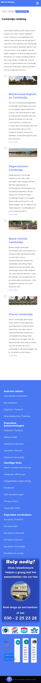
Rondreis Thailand (13, 519)
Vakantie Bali (10, 437)
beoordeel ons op (9, 659)
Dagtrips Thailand (13, 409)
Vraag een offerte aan (15, 474)
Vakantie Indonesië (14, 444)
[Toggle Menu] (37, 3)
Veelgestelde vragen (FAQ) (17, 481)
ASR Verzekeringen (14, 494)
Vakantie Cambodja (14, 457)
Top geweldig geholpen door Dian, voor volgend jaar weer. (25, 653)
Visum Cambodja (21, 314)
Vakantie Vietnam (13, 450)
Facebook (9, 487)
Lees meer (13, 142)
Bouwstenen (10, 402)
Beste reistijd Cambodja (18, 240)
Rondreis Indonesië (14, 533)
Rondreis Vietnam (13, 539)
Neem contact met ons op (17, 467)
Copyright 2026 (12, 508)
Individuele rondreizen (15, 396)
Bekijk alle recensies (10, 655)
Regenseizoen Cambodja (18, 168)
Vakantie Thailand (13, 430)
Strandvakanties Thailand (17, 416)
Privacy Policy (11, 501)
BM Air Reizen (7, 2)
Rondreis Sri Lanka (13, 553)
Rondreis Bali (11, 526)
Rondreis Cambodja (14, 546)
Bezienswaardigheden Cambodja (22, 96)
